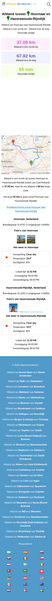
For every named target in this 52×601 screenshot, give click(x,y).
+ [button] (5, 138)
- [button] (5, 142)
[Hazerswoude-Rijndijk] (13, 312)
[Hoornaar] (21, 244)
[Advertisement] (26, 104)
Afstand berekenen (29, 365)
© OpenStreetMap (43, 173)
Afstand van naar (25, 381)
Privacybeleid (25, 544)
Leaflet (32, 173)
